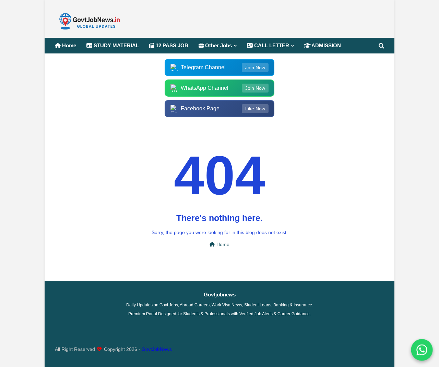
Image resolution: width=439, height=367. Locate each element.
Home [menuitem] (68, 45)
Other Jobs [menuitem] (218, 45)
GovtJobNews (157, 349)
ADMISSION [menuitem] (325, 45)
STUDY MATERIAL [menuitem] (115, 45)
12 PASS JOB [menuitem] (171, 45)
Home (222, 244)
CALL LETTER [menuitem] (271, 45)
